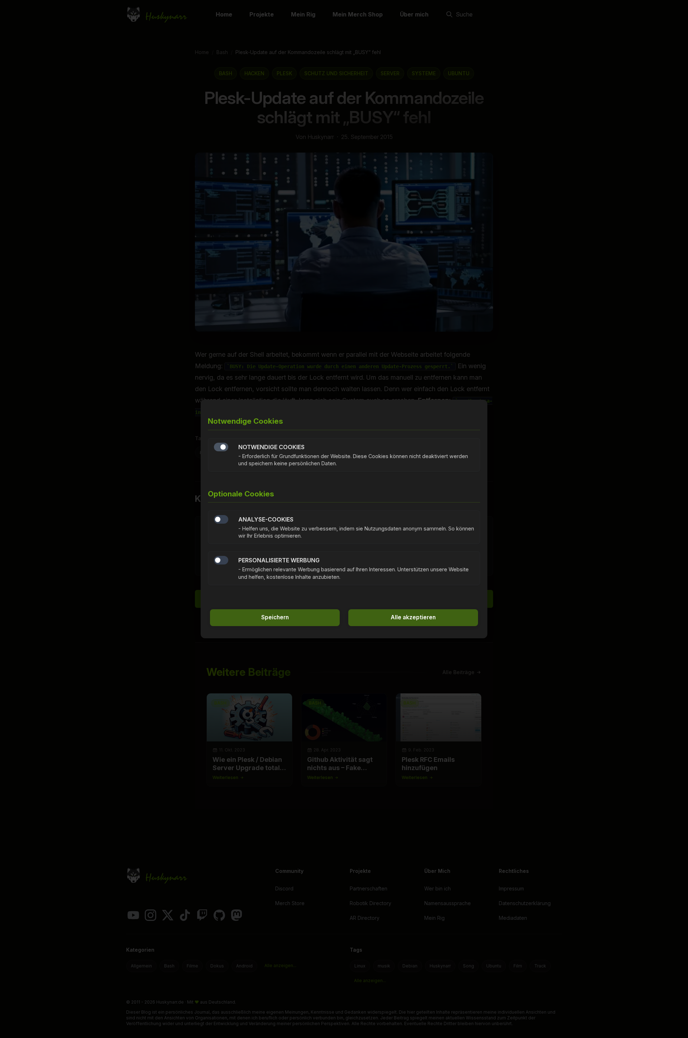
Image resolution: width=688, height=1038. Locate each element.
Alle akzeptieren (413, 617)
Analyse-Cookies (221, 519)
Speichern (275, 617)
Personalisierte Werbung (221, 560)
